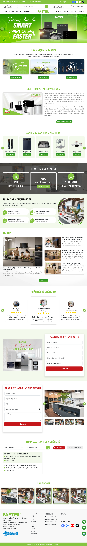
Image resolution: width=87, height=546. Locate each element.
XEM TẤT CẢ (43, 280)
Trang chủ (6, 11)
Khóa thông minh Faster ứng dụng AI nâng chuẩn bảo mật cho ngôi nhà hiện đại (72, 239)
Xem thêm (48, 115)
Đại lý (29, 11)
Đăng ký (64, 369)
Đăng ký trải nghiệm (43, 186)
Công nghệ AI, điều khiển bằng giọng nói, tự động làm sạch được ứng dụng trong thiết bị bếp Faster (72, 264)
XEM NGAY (10, 155)
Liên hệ (81, 11)
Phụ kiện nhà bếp (43, 152)
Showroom (34, 533)
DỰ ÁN (66, 11)
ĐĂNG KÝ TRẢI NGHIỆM (64, 122)
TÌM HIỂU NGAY (16, 78)
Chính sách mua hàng (51, 524)
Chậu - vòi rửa (27, 152)
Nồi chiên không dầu (77, 152)
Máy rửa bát (10, 152)
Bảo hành (58, 11)
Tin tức (74, 11)
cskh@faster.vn (65, 2)
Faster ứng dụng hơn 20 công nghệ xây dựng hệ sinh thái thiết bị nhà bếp (73, 252)
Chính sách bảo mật (50, 517)
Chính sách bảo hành (51, 522)
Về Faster (14, 11)
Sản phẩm (22, 11)
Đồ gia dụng (60, 152)
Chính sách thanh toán (51, 519)
